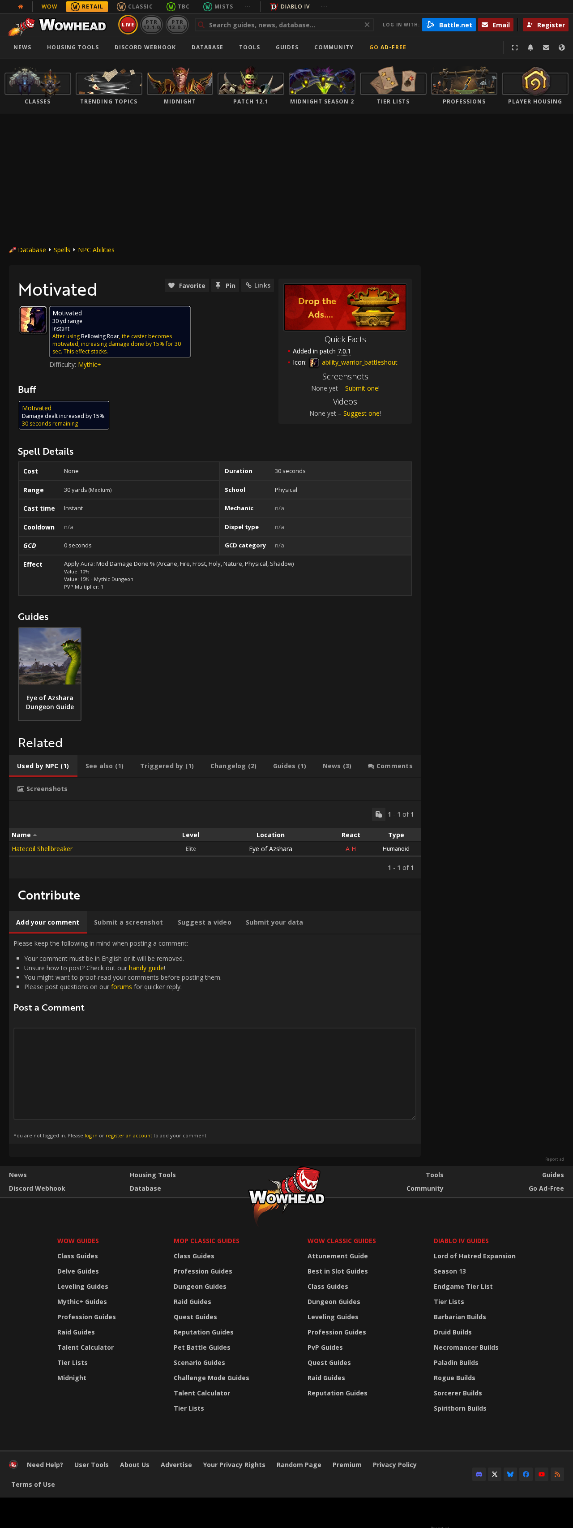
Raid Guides (76, 1332)
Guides (287, 47)
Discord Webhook (145, 47)
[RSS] (557, 1474)
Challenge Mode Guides (211, 1377)
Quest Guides (195, 1317)
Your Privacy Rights (234, 1464)
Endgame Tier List (463, 1286)
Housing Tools (153, 1175)
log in (91, 1135)
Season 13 (450, 1271)
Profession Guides (86, 1317)
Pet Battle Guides (202, 1347)
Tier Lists (72, 1362)
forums (121, 986)
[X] (494, 1474)
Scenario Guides (199, 1362)
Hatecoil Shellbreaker (42, 848)
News (22, 47)
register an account (129, 1135)
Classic (140, 6)
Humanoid (396, 848)
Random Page (299, 1464)
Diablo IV (295, 6)
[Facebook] (526, 1474)
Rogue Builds (454, 1377)
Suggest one (361, 413)
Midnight (71, 1377)
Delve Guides (78, 1271)
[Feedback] (546, 47)
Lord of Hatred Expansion (475, 1256)
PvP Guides (325, 1347)
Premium (347, 1464)
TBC (184, 6)
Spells (62, 249)
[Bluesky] (510, 1474)
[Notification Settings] (530, 47)
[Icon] (33, 320)
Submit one (361, 388)
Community (334, 47)
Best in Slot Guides (338, 1271)
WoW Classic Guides (342, 1240)
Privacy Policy (395, 1464)
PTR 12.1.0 (151, 24)
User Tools (91, 1464)
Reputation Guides (204, 1332)
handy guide (146, 968)
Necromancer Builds (466, 1347)
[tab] (43, 766)
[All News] (20, 6)
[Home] (59, 24)
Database (207, 47)
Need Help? (45, 1464)
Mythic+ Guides (82, 1301)
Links (262, 285)
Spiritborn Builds (460, 1408)
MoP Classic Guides (206, 1240)
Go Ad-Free (387, 47)
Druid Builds (453, 1332)
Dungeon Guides (200, 1286)
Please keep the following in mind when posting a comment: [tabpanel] (117, 1039)
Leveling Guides (82, 1286)
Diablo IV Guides (461, 1240)
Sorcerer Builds (458, 1393)
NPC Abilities (96, 249)
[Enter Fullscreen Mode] (515, 47)
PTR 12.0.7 (177, 24)
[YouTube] (541, 1474)
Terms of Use (33, 1484)
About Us (135, 1464)
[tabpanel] (215, 839)
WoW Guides (78, 1240)
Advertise (176, 1464)
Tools (435, 1175)
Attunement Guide (338, 1256)
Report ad (554, 1159)
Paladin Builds (456, 1362)
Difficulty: (63, 364)
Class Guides (77, 1256)
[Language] (562, 47)
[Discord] (479, 1474)
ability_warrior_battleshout (359, 362)
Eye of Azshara (270, 848)
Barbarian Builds (460, 1317)
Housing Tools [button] (73, 47)
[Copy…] (378, 814)
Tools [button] (249, 47)
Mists (223, 6)
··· (247, 6)
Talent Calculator (85, 1347)
